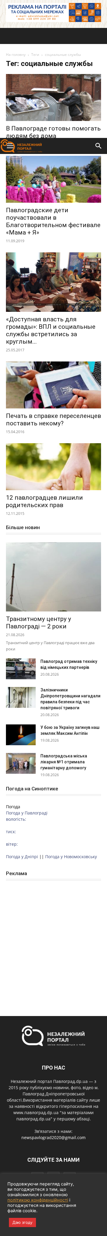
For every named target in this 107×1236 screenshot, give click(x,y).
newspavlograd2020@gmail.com (53, 1137)
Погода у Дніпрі (22, 856)
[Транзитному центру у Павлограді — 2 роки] (53, 576)
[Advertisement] (53, 81)
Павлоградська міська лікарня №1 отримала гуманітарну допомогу (63, 762)
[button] (98, 146)
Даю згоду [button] (22, 1222)
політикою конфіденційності (37, 1200)
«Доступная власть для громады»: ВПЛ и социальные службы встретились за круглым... (50, 330)
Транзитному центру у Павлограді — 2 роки (38, 622)
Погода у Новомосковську (71, 856)
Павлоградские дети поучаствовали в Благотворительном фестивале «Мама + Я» (53, 221)
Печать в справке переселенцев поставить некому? (53, 419)
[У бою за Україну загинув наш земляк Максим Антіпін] (21, 734)
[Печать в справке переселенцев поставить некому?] (53, 384)
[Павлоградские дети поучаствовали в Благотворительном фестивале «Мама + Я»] (53, 179)
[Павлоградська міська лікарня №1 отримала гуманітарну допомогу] (21, 763)
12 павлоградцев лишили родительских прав (44, 501)
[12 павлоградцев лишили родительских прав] (53, 466)
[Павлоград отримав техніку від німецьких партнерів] (21, 668)
